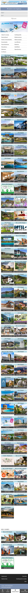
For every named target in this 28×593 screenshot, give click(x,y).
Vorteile (7, 591)
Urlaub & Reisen (15, 591)
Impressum (4, 576)
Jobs (25, 581)
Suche (14, 18)
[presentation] (2, 27)
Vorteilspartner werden (21, 578)
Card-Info (24, 576)
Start (3, 591)
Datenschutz (4, 578)
